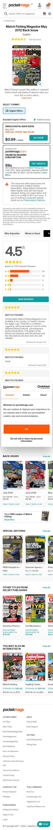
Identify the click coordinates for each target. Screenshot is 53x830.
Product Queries (9, 792)
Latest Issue (10, 21)
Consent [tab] (9, 395)
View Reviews (25, 299)
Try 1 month (39, 163)
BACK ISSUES (11, 456)
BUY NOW (39, 138)
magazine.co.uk (33, 802)
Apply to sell (8, 815)
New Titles (7, 727)
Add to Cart (14, 504)
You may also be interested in (14, 646)
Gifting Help (31, 744)
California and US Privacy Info (13, 763)
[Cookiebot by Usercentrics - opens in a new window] (38, 387)
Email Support (32, 727)
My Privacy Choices (11, 780)
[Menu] (4, 5)
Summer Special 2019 (34, 567)
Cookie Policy (8, 775)
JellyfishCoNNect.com (36, 806)
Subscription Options (34, 200)
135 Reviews (35, 39)
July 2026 (8, 493)
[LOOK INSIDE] (26, 84)
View (5, 504)
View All (46, 456)
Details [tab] (26, 395)
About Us (30, 792)
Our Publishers (9, 746)
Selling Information (10, 810)
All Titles (6, 722)
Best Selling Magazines (12, 732)
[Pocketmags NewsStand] (18, 5)
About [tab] (43, 395)
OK (26, 429)
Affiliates (6, 797)
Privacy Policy (8, 756)
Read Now (9, 519)
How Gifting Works (34, 740)
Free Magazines (9, 736)
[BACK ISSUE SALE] (13, 488)
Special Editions (14, 530)
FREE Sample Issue (12, 567)
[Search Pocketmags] (6, 14)
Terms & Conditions (11, 770)
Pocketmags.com (34, 797)
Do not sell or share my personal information (26, 439)
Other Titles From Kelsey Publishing (15, 587)
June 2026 (30, 493)
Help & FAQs (32, 722)
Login (5, 819)
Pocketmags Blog (10, 741)
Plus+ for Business (10, 751)
